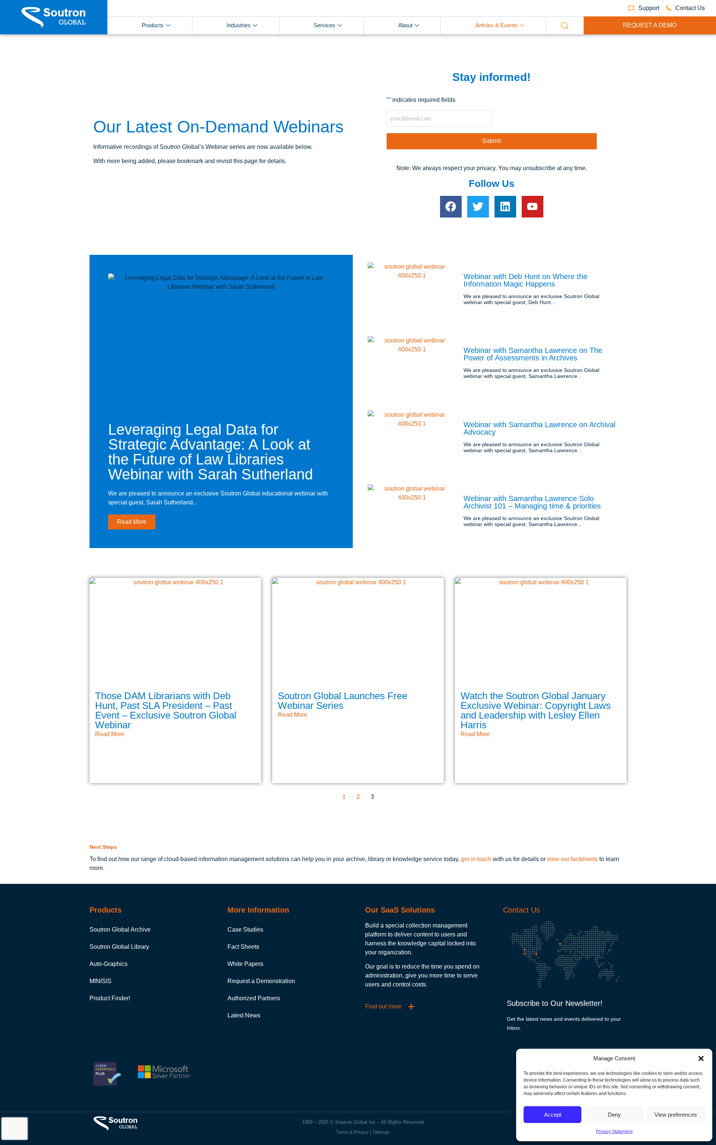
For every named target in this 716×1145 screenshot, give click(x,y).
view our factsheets (572, 859)
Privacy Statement (614, 1131)
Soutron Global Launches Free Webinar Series (342, 700)
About (405, 25)
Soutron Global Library (119, 947)
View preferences (675, 1114)
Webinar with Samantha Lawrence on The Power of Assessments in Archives (533, 354)
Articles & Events (496, 25)
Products (153, 25)
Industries (239, 25)
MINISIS (101, 981)
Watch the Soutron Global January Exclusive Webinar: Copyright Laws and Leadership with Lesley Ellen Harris (536, 710)
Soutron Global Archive (120, 929)
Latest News (243, 1015)
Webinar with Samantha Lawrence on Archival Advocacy (539, 428)
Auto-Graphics (109, 964)
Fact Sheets (243, 947)
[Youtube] (532, 207)
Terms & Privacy (352, 1132)
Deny (614, 1114)
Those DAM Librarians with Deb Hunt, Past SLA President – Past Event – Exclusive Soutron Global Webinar (165, 710)
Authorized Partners (253, 998)
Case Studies (245, 929)
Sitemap (381, 1132)
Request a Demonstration (261, 981)
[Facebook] (451, 207)
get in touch (476, 859)
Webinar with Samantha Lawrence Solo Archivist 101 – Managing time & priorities (532, 502)
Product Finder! (110, 998)
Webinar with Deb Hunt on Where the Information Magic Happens (525, 280)
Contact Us (521, 910)
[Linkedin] (505, 207)
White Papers (245, 964)
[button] (701, 1058)
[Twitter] (478, 207)
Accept (552, 1114)
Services (324, 25)
